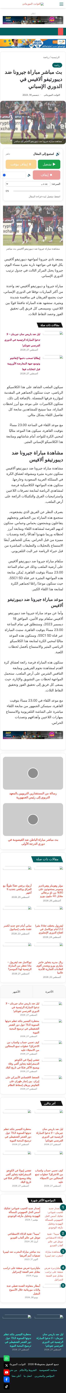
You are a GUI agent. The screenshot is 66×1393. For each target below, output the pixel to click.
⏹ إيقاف (46, 175)
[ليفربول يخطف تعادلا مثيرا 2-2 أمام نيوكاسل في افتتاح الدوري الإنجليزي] (48, 914)
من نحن (13, 1370)
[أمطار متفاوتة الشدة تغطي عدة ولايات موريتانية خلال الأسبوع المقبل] (53, 1291)
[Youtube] (7, 1372)
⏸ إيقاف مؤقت (21, 164)
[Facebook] (7, 1379)
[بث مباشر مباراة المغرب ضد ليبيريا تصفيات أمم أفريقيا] (53, 1257)
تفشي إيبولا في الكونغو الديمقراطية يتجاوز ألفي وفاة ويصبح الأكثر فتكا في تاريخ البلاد (22, 1063)
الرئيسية (55, 57)
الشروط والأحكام (28, 1370)
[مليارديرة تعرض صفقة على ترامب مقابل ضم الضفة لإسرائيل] (53, 1273)
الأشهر (16, 991)
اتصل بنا (28, 1375)
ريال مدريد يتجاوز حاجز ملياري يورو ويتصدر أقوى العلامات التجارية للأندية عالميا (49, 967)
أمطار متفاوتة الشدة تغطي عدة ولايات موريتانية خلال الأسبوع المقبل (23, 1289)
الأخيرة (49, 991)
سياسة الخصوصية (48, 1370)
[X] (7, 1365)
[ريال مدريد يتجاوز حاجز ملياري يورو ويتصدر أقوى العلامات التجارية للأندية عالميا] (48, 951)
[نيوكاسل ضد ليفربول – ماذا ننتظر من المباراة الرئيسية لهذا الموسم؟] (17, 951)
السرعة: (56, 183)
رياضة (46, 57)
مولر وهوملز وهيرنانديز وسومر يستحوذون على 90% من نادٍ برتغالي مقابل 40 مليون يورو (50, 891)
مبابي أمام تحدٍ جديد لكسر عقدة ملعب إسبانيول (18, 927)
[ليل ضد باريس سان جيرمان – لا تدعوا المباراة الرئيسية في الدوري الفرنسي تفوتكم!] (53, 338)
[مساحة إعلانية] (33, 43)
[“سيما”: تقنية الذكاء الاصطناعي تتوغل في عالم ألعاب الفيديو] (53, 1239)
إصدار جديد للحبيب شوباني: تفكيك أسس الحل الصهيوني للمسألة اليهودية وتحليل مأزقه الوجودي (22, 1212)
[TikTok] (7, 1386)
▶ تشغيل (49, 164)
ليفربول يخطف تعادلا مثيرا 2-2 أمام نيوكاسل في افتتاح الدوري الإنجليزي (49, 929)
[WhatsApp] (7, 1358)
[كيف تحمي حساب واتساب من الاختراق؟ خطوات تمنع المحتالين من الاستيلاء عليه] (52, 1047)
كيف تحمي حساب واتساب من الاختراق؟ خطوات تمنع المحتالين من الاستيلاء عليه (22, 1046)
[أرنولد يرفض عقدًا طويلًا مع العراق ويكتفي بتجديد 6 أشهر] (17, 874)
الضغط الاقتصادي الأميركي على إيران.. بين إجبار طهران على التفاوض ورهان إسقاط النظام (22, 1081)
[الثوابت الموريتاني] (33, 4)
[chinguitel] (33, 19)
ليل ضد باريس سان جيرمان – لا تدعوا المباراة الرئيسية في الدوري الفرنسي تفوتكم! (22, 339)
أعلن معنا (16, 1375)
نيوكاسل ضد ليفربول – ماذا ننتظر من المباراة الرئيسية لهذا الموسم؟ (20, 965)
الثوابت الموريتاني (52, 94)
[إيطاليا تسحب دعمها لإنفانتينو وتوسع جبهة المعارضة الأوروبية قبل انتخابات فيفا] (53, 362)
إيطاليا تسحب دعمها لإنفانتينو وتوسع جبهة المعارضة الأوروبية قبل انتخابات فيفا (23, 363)
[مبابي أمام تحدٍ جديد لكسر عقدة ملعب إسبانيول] (17, 914)
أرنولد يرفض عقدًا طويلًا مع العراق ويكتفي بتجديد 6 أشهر (17, 889)
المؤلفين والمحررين (44, 1375)
